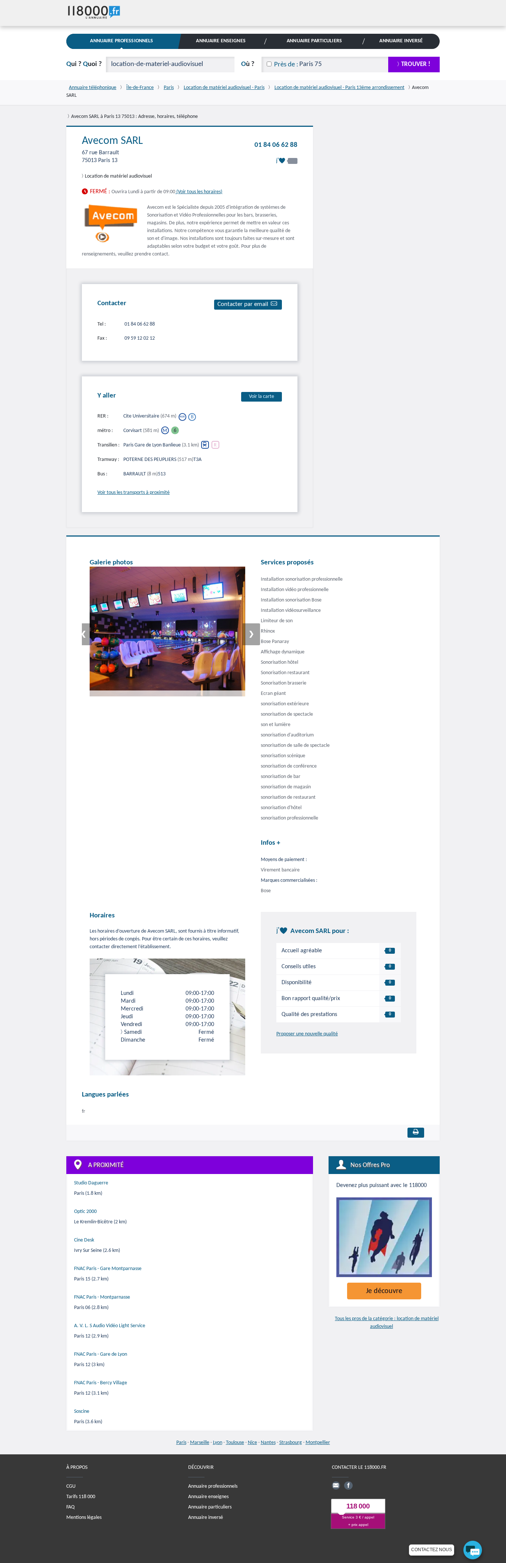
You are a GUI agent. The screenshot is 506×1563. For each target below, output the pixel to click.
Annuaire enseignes (208, 1497)
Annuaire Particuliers (314, 41)
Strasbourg (290, 1442)
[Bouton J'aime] (286, 161)
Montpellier (318, 1442)
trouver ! (415, 64)
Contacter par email (242, 304)
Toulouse (235, 1442)
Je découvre (384, 1291)
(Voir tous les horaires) (198, 192)
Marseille (199, 1442)
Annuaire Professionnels (121, 41)
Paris (181, 1442)
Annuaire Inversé (401, 41)
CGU (71, 1486)
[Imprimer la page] (415, 1133)
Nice (252, 1442)
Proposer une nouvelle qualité (307, 1034)
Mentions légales (83, 1517)
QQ (84, 64)
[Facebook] (348, 1485)
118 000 (358, 1506)
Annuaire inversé (205, 1517)
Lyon (217, 1442)
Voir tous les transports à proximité (133, 492)
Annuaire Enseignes (220, 41)
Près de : (286, 64)
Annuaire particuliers (210, 1507)
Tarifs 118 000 (80, 1497)
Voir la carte (261, 396)
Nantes (268, 1442)
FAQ (70, 1507)
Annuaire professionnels (212, 1486)
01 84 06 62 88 (275, 145)
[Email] (336, 1485)
